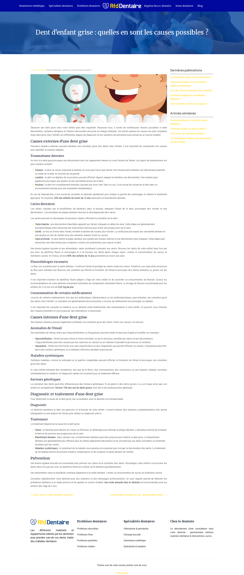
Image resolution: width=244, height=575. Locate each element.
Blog (200, 5)
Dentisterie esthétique (32, 5)
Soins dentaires (184, 5)
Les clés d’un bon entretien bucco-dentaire (191, 90)
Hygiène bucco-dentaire (157, 5)
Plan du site (122, 573)
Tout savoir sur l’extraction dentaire (187, 133)
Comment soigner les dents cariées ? (188, 128)
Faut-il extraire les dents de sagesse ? (189, 103)
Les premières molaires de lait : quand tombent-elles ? (137, 494)
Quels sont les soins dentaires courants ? (53, 494)
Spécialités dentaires (61, 5)
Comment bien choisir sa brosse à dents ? (191, 77)
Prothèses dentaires (88, 5)
